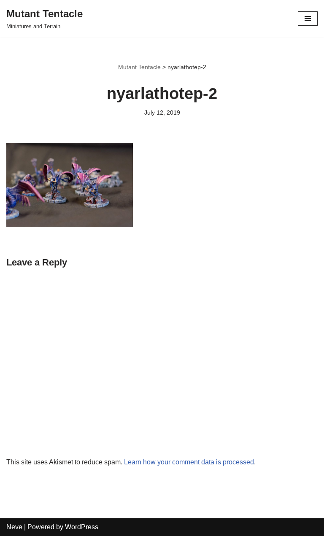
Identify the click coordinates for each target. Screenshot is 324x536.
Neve (14, 527)
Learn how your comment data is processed (189, 462)
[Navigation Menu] (308, 18)
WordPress (81, 527)
